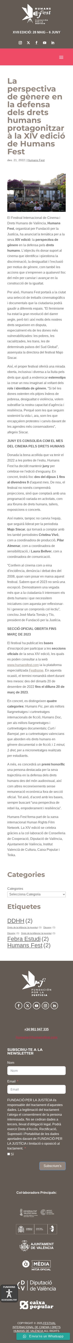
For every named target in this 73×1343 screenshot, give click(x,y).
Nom (10, 1062)
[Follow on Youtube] (44, 42)
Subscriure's (52, 1166)
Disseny (49, 927)
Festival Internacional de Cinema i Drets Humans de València (37, 1327)
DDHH (20, 920)
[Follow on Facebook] (36, 42)
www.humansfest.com (23, 665)
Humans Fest (36, 160)
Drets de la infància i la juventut (38, 933)
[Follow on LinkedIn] (52, 42)
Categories (15, 888)
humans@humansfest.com (36, 1037)
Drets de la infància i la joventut (24, 927)
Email (11, 1081)
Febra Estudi (28, 938)
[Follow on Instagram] (20, 42)
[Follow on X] (28, 42)
